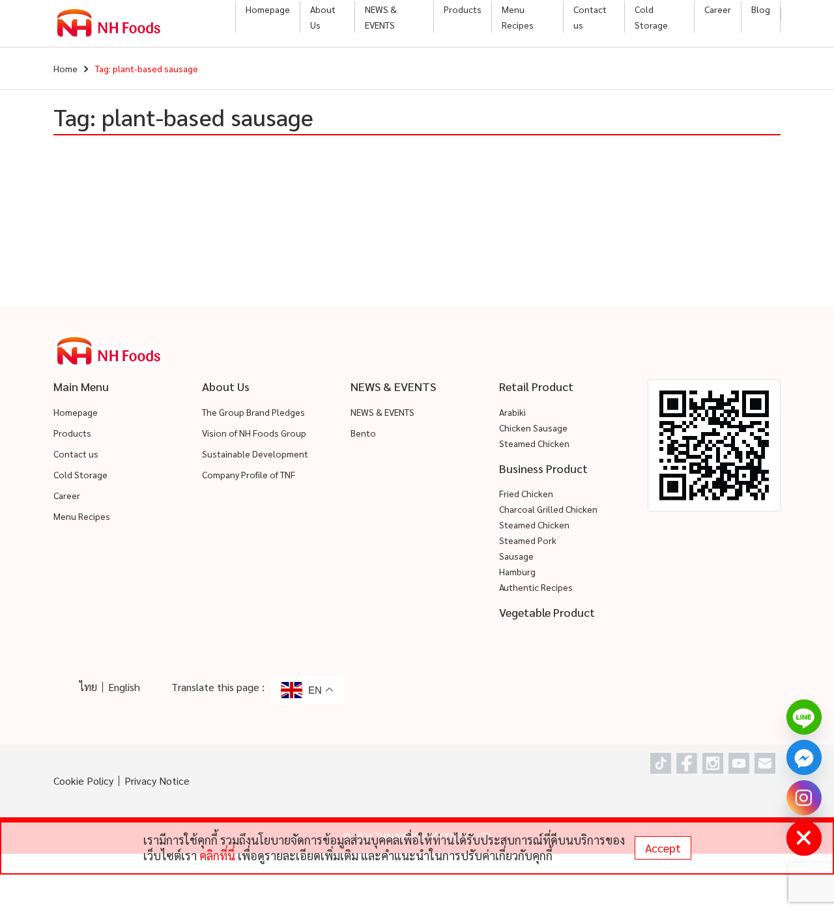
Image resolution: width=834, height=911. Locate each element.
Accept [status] (663, 847)
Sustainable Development (255, 453)
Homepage (268, 9)
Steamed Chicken (534, 443)
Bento (363, 433)
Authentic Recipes (536, 587)
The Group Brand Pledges (253, 412)
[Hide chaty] (804, 838)
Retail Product (536, 386)
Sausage (516, 556)
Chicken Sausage (533, 427)
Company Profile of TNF (248, 474)
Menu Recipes (518, 17)
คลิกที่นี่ (217, 855)
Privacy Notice (157, 780)
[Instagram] (804, 797)
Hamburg (517, 571)
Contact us (590, 17)
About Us (323, 17)
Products (463, 9)
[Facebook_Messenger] (804, 757)
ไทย (88, 687)
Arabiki (512, 412)
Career (717, 9)
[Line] (804, 717)
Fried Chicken (526, 493)
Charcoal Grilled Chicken (548, 509)
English (124, 687)
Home (65, 68)
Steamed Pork (527, 540)
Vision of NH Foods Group (254, 433)
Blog (760, 9)
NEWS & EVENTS (381, 17)
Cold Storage (651, 17)
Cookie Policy (83, 780)
